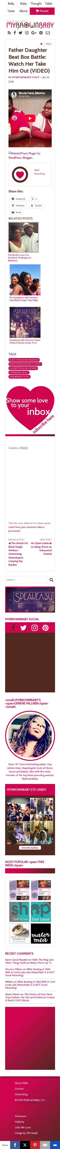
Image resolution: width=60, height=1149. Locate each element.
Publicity (19, 1121)
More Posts (39, 173)
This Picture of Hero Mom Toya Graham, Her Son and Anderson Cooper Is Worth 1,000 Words (30, 997)
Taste (11, 11)
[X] (25, 1145)
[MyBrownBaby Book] (19, 890)
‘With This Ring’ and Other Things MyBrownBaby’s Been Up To (29, 961)
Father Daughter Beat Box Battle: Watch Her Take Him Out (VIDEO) (29, 60)
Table (48, 3)
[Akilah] (19, 912)
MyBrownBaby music (19, 372)
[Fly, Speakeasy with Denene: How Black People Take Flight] (25, 294)
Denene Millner (13, 969)
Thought (36, 3)
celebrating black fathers (23, 368)
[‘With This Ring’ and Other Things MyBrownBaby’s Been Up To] (41, 809)
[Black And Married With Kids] (19, 934)
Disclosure (20, 1116)
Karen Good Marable (16, 959)
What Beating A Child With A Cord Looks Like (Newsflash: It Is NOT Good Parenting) (30, 972)
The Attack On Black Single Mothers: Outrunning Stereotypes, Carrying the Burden (18, 554)
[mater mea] (41, 934)
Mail (36, 170)
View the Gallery (30, 847)
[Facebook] (15, 1145)
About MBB (21, 1083)
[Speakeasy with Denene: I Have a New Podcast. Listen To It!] (25, 337)
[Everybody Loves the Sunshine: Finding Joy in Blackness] (23, 252)
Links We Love (23, 1127)
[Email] (45, 1145)
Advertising (21, 1094)
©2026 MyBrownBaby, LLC (30, 1099)
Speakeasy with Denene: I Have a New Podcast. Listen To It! (25, 341)
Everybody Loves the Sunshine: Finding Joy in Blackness (19, 257)
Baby (23, 3)
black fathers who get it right (25, 364)
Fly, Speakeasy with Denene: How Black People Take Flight (24, 299)
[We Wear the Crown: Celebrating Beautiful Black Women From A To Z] (18, 809)
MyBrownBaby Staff (26, 77)
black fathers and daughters (24, 359)
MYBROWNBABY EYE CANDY (26, 789)
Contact (19, 1088)
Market (43, 11)
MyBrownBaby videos (19, 376)
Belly (11, 3)
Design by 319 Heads (26, 1133)
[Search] (51, 579)
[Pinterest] (35, 1145)
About (24, 11)
